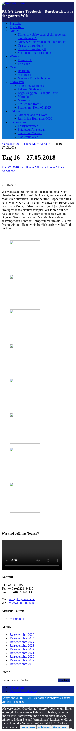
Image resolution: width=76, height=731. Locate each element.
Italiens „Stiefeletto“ (30, 89)
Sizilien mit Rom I (29, 104)
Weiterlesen (60, 727)
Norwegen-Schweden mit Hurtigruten (42, 41)
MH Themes (15, 701)
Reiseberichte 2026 (22, 634)
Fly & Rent (17, 27)
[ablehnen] (70, 728)
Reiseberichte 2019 (22, 660)
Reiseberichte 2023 (22, 645)
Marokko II (25, 100)
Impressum (17, 687)
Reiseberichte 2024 (22, 642)
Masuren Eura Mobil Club (34, 78)
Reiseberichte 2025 (22, 638)
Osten (13, 67)
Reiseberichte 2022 (22, 649)
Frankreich (25, 60)
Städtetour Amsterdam (32, 129)
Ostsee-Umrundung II (32, 49)
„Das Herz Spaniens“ (31, 85)
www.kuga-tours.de (21, 602)
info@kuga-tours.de (22, 599)
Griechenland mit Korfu (33, 115)
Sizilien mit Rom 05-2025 (34, 107)
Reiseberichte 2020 (22, 656)
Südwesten (17, 82)
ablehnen (44, 727)
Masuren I (24, 74)
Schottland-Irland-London (34, 52)
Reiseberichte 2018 (22, 664)
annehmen (28, 727)
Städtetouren (18, 122)
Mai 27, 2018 (10, 167)
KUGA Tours (22, 143)
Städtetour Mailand (30, 133)
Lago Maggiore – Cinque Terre (38, 93)
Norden (14, 31)
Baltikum (24, 71)
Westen (14, 56)
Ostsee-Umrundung (30, 45)
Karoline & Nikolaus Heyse (37, 167)
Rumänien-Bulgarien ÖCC (35, 118)
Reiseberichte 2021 (22, 653)
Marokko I (24, 96)
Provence (24, 63)
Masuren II (17, 618)
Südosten (15, 111)
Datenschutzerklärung (24, 691)
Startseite (15, 23)
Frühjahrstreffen (28, 126)
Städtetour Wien (28, 137)
